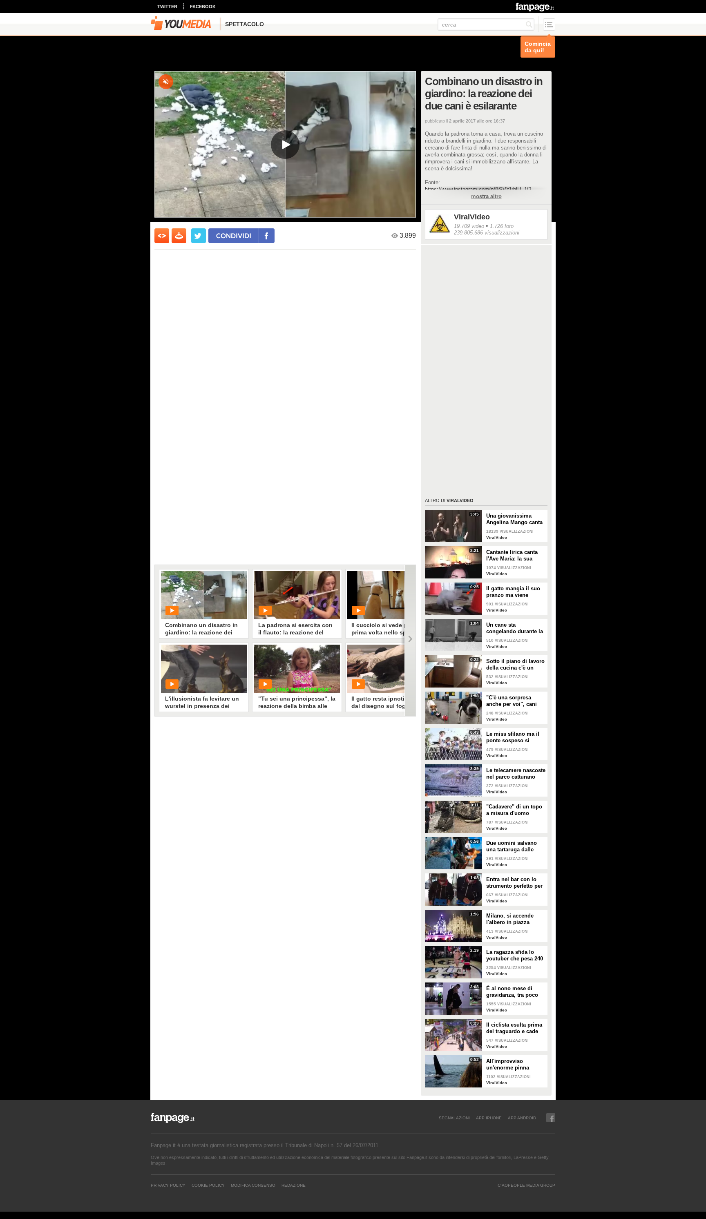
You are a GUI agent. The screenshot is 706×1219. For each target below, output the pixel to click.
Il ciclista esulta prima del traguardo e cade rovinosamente (514, 1028)
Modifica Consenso (253, 1185)
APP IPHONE (489, 1118)
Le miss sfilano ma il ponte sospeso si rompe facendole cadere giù (512, 737)
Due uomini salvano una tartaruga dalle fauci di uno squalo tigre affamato (511, 846)
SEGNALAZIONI (454, 1118)
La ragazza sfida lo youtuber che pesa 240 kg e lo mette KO (514, 955)
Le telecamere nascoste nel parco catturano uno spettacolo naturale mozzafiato (515, 773)
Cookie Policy (208, 1185)
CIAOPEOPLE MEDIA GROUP (526, 1185)
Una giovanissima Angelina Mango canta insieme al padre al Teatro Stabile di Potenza (514, 519)
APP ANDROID (522, 1118)
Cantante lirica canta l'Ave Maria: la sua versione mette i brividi (515, 555)
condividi (233, 235)
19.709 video (469, 226)
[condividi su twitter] (198, 235)
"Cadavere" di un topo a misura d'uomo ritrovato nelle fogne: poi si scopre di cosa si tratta (515, 810)
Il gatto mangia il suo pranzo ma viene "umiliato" (513, 591)
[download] (179, 235)
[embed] (161, 235)
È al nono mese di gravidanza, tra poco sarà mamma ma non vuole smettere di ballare (513, 991)
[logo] (535, 6)
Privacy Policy (168, 1185)
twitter (167, 6)
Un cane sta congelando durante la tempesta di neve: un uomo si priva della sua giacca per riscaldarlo (514, 628)
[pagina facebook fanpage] (550, 1117)
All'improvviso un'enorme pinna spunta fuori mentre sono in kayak (511, 1064)
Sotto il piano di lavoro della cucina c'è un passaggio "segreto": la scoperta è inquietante (515, 664)
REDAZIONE (294, 1185)
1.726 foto (502, 226)
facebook (203, 6)
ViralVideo (472, 217)
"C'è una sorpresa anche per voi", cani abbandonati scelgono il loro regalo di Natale (514, 701)
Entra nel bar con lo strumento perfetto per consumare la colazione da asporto (514, 882)
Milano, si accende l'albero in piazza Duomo (510, 919)
